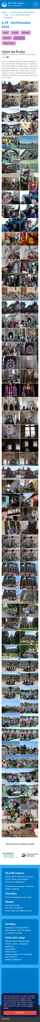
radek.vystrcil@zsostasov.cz (21, 911)
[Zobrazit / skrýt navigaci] (35, 4)
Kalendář (6, 38)
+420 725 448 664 (23, 930)
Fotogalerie (8, 17)
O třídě (15, 33)
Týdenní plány (8, 43)
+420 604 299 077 (22, 928)
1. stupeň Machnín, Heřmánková (21, 12)
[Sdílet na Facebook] (8, 57)
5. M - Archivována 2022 (20, 15)
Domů (4, 12)
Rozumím (20, 1013)
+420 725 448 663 (15, 908)
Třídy (6, 15)
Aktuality (25, 33)
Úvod (5, 33)
